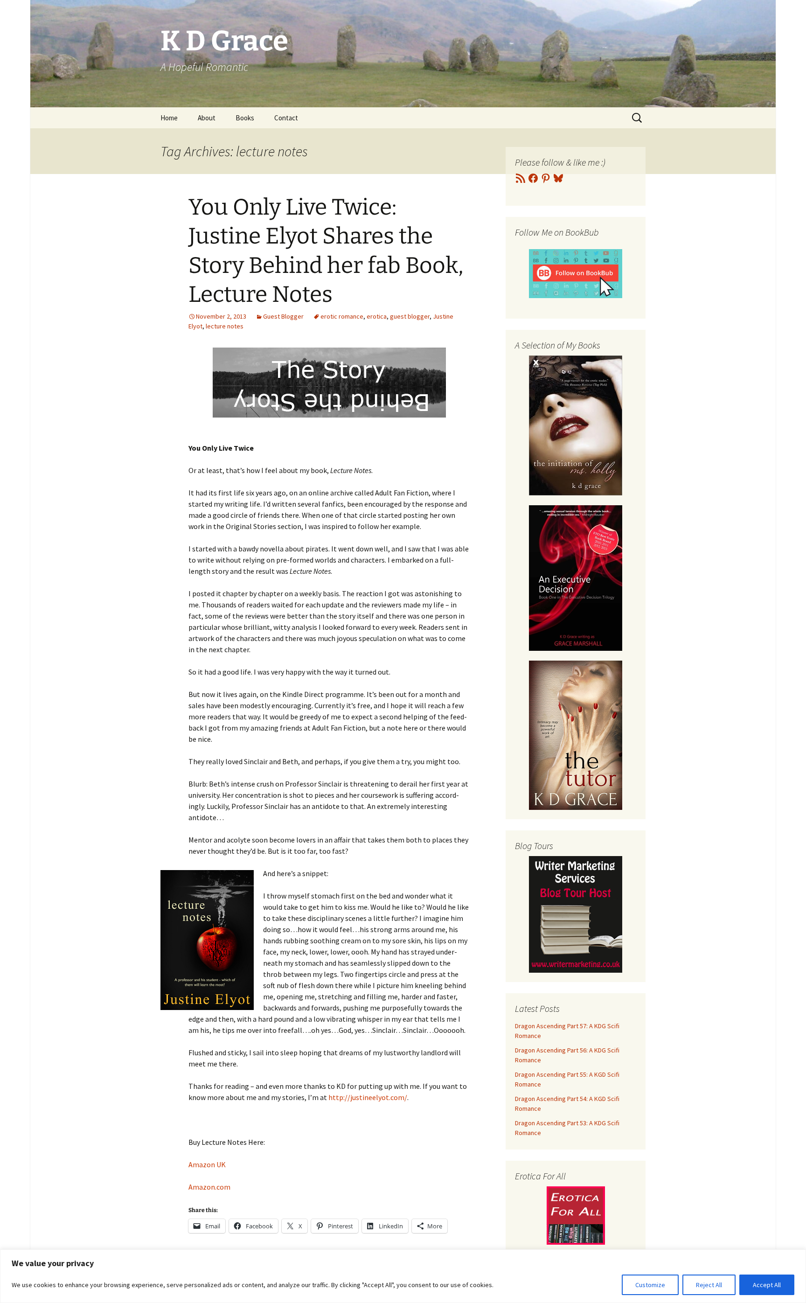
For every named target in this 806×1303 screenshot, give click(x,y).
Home (169, 117)
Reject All (709, 1285)
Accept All (767, 1285)
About (206, 117)
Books (245, 117)
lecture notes (224, 326)
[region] (403, 1276)
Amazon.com (209, 1187)
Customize (650, 1285)
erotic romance (341, 316)
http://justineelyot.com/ (367, 1097)
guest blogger (410, 316)
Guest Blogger (283, 316)
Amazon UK (207, 1164)
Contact (286, 117)
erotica (377, 316)
